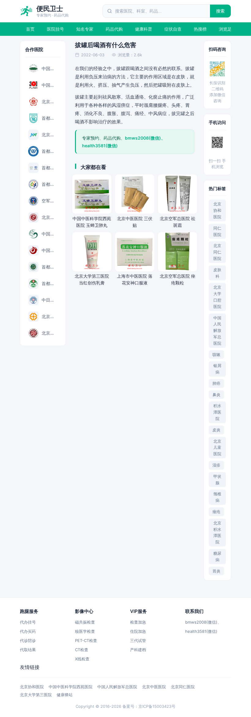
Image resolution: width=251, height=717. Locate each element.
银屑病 (217, 368)
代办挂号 (28, 622)
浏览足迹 (227, 29)
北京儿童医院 (217, 447)
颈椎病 (217, 497)
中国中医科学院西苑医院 (70, 686)
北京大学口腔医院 (217, 297)
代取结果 (28, 649)
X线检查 (82, 658)
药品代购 (114, 29)
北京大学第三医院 (36, 694)
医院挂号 (55, 29)
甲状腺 (217, 479)
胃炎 (216, 571)
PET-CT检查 (86, 640)
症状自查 (173, 29)
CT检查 (81, 649)
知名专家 (84, 29)
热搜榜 (200, 29)
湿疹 (216, 465)
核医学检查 (85, 631)
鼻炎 (216, 394)
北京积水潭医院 (217, 532)
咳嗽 (216, 354)
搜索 (220, 10)
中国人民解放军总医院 (217, 330)
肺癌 (216, 383)
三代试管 (138, 640)
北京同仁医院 (217, 252)
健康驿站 (65, 694)
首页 (30, 29)
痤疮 (216, 511)
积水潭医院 (217, 412)
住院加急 (138, 631)
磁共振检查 (85, 622)
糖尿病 (217, 556)
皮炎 (216, 429)
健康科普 (143, 29)
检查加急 (138, 622)
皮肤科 (217, 273)
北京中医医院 (154, 686)
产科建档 (138, 649)
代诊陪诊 (28, 640)
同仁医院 (217, 231)
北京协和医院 (217, 210)
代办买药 (28, 631)
